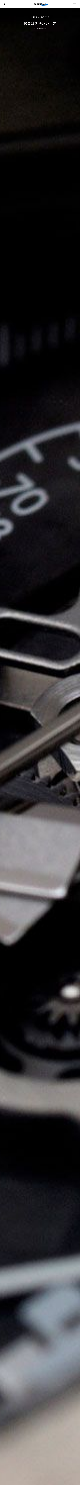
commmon (40, 3)
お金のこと (35, 17)
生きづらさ (45, 17)
